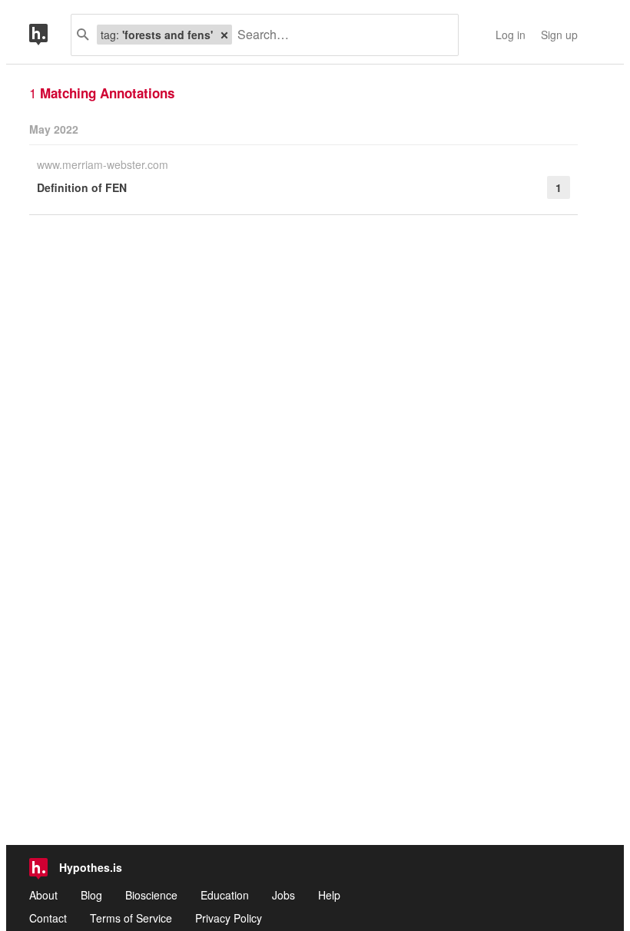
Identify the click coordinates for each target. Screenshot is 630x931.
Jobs (283, 895)
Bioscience (151, 895)
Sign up (559, 34)
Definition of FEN (82, 187)
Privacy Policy (228, 918)
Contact (48, 918)
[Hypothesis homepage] (50, 35)
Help (329, 895)
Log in (511, 34)
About (43, 895)
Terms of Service (131, 918)
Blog (91, 895)
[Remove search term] (224, 35)
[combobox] (339, 35)
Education (225, 895)
